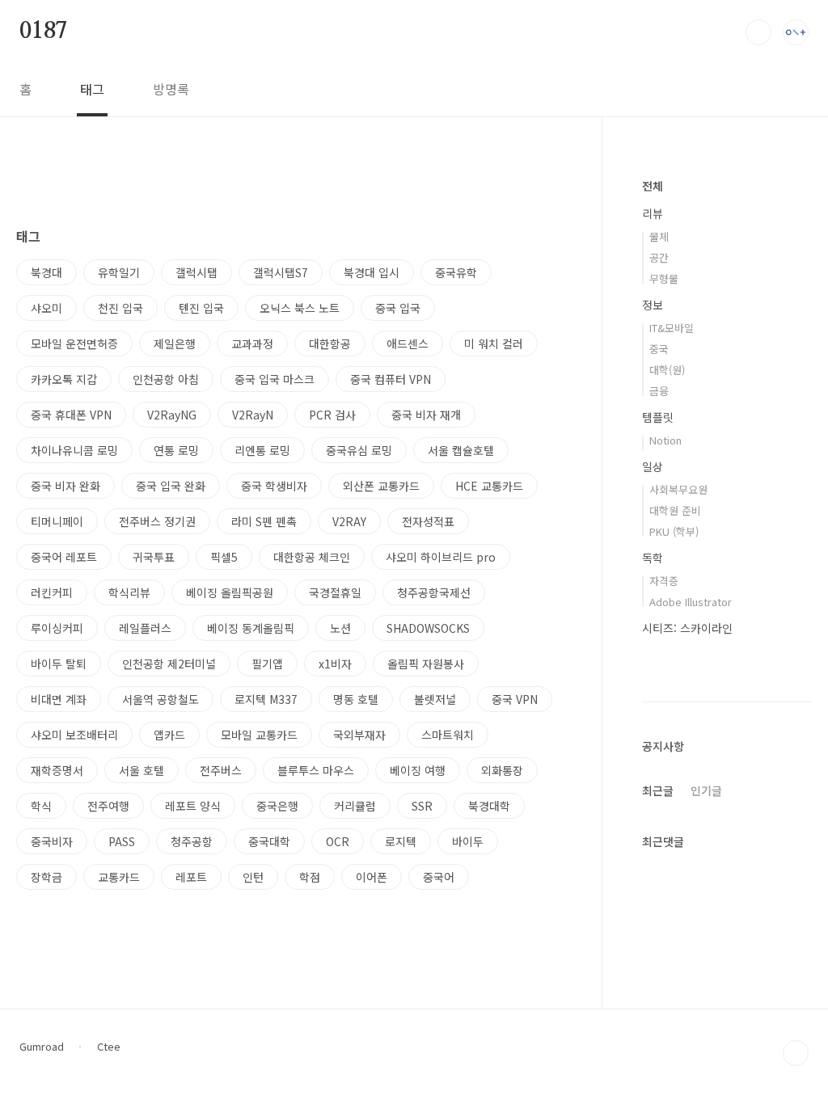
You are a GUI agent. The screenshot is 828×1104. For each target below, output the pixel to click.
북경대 (46, 272)
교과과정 (252, 343)
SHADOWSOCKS (428, 628)
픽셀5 (224, 557)
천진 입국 (120, 308)
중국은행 (277, 806)
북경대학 (489, 806)
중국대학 (269, 841)
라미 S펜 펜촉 (264, 521)
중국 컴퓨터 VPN (390, 379)
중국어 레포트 (64, 557)
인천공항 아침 (166, 379)
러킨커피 (52, 592)
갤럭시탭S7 (280, 272)
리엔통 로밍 (262, 450)
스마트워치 (447, 735)
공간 (659, 257)
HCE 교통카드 (489, 486)
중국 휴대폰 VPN (71, 415)
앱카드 (169, 735)
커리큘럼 (355, 806)
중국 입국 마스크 (274, 379)
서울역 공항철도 (160, 699)
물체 (659, 236)
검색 (758, 32)
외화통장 (502, 770)
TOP (796, 1053)
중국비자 (52, 841)
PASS (121, 841)
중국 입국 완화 (170, 486)
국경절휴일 (335, 592)
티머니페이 (57, 521)
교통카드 (119, 877)
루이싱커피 (57, 628)
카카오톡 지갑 (64, 379)
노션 (340, 628)
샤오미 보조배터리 (74, 735)
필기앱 (267, 663)
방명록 (171, 89)
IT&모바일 (671, 327)
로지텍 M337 (266, 699)
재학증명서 (57, 770)
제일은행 (175, 343)
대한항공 (330, 343)
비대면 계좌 (59, 699)
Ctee (108, 1046)
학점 (309, 877)
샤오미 (46, 308)
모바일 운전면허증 (74, 343)
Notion (665, 440)
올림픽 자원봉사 (425, 663)
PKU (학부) (674, 531)
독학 (652, 558)
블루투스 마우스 (315, 770)
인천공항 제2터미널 (169, 663)
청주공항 (192, 841)
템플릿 (658, 417)
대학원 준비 (675, 510)
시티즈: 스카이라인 (687, 628)
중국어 (438, 877)
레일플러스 (145, 628)
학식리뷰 (129, 592)
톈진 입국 (201, 308)
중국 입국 (397, 308)
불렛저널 (435, 699)
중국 (659, 348)
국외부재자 (359, 735)
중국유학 (456, 272)
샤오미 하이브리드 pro (441, 557)
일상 (652, 466)
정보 (652, 305)
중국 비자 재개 (426, 415)
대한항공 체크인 (311, 557)
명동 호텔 (355, 699)
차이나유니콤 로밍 (74, 450)
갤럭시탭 (196, 272)
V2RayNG (171, 415)
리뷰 (652, 213)
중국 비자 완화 (65, 486)
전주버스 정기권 (157, 521)
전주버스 (221, 770)
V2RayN (252, 415)
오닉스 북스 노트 (300, 308)
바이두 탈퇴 (59, 663)
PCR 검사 (332, 415)
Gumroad (41, 1046)
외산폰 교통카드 (381, 486)
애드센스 (408, 343)
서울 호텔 (141, 770)
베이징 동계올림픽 (250, 628)
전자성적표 (428, 521)
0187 (43, 31)
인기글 (706, 790)
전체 (652, 186)
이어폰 (371, 877)
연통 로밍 (176, 450)
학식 (41, 806)
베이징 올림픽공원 (229, 592)
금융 (659, 390)
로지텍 (400, 841)
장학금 (46, 877)
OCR (337, 841)
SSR (422, 806)
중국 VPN (515, 699)
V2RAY (349, 521)
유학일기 (119, 272)
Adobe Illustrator (690, 601)
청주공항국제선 (434, 592)
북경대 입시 (371, 272)
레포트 (191, 877)
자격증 (663, 580)
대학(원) (667, 369)
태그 (92, 89)
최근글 (658, 790)
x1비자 (335, 663)
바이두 (468, 841)
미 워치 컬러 (493, 343)
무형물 (663, 278)
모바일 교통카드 (259, 735)
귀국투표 (154, 557)
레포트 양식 (193, 806)
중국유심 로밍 (359, 450)
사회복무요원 (678, 489)
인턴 (253, 877)
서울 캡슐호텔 (461, 450)
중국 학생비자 (274, 486)
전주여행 (108, 806)
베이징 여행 (418, 770)
